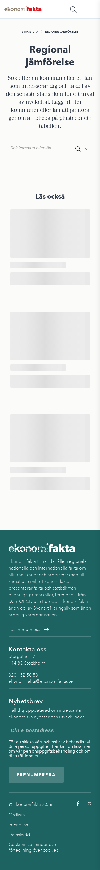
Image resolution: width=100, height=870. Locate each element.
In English (18, 825)
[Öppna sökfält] (73, 9)
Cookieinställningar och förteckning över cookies (33, 847)
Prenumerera (36, 774)
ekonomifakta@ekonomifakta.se (41, 681)
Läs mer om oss (24, 629)
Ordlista (17, 815)
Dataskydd (19, 834)
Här (55, 746)
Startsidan (30, 31)
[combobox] (50, 147)
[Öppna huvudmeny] (92, 9)
